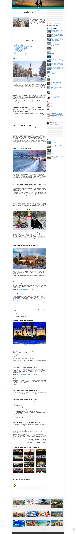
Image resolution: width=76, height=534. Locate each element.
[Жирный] (17, 488)
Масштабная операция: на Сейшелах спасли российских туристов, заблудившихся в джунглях (57, 39)
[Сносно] (33, 440)
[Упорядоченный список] (22, 488)
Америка (31, 7)
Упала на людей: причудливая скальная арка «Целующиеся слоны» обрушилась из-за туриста (57, 56)
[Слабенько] (32, 440)
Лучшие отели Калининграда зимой (20, 50)
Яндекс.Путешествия (17, 354)
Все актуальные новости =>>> (51, 73)
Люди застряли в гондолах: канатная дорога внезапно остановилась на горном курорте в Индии (57, 64)
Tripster (15, 312)
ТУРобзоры (23, 7)
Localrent (38, 393)
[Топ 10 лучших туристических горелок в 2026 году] (48, 83)
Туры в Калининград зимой (18, 51)
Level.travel (16, 385)
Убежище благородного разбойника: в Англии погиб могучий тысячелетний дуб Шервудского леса (57, 60)
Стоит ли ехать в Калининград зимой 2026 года (22, 54)
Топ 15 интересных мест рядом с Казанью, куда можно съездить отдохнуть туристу (44, 507)
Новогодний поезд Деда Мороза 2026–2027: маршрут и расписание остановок (56, 108)
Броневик (15, 356)
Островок (16, 355)
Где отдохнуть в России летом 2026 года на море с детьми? (31, 506)
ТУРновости (14, 7)
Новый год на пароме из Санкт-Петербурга (32, 518)
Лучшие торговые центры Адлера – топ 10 (44, 518)
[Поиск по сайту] (62, 7)
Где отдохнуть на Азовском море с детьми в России (31, 527)
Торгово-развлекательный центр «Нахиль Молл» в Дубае (19, 506)
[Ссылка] (27, 488)
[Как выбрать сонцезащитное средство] (48, 87)
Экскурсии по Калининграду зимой (19, 49)
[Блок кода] (26, 488)
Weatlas (15, 314)
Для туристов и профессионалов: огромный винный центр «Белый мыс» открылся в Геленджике (57, 52)
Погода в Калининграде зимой (19, 44)
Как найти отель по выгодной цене (18, 528)
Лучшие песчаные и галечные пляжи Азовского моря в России (18, 518)
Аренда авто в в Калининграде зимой (20, 52)
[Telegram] (55, 25)
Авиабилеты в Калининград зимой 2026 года (21, 43)
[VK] (31, 442)
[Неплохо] (34, 440)
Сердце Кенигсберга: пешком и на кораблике (37, 302)
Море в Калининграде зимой (19, 45)
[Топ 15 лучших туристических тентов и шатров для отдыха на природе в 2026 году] (48, 92)
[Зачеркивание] (21, 488)
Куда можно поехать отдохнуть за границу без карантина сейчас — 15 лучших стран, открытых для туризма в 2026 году (44, 528)
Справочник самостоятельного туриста (21, 4)
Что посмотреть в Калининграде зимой (20, 48)
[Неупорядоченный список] (23, 488)
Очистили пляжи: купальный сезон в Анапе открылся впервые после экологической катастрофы (57, 68)
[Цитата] (24, 488)
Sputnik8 (15, 313)
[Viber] (43, 442)
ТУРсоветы (18, 7)
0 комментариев (55, 84)
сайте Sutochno (19, 372)
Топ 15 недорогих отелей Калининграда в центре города (28, 374)
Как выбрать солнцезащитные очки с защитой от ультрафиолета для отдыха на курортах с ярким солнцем (57, 97)
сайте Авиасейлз (28, 109)
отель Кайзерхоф (20, 361)
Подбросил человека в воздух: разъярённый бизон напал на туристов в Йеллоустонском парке (57, 48)
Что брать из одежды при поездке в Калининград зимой (23, 46)
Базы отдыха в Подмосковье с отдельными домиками (57, 509)
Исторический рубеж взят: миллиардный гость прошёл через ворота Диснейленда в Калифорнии (57, 35)
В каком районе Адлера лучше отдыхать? (57, 518)
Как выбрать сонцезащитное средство (56, 87)
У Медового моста (34, 363)
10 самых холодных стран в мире (57, 103)
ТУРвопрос (19, 3)
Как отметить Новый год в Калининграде (25, 289)
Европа (39, 7)
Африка (35, 7)
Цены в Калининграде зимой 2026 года (20, 53)
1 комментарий (55, 99)
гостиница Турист (22, 366)
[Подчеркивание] (20, 488)
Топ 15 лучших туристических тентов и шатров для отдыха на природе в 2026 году (57, 92)
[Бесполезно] (31, 440)
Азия (27, 7)
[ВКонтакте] (57, 25)
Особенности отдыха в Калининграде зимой (21, 42)
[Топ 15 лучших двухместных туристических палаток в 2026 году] (48, 79)
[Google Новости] (53, 25)
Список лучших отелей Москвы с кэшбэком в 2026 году (57, 527)
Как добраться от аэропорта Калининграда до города (27, 118)
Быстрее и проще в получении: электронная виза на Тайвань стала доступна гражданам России (57, 43)
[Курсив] (18, 488)
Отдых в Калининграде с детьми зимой (20, 47)
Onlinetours (16, 386)
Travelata (15, 384)
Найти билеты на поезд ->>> (24, 121)
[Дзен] (52, 25)
